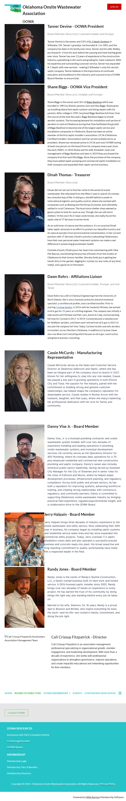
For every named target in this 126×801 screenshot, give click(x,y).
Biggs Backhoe (94, 102)
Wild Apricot (93, 797)
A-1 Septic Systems (99, 41)
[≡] (119, 693)
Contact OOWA (16, 712)
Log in (114, 6)
